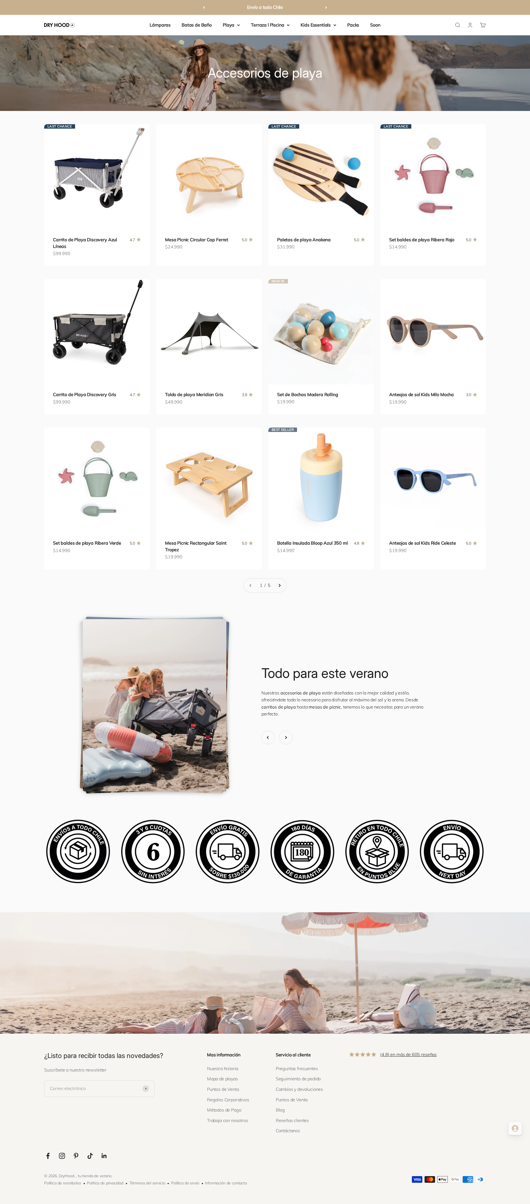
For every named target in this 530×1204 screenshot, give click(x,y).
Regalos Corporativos (228, 1099)
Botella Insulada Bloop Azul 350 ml (312, 543)
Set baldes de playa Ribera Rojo (421, 239)
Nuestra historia (222, 1068)
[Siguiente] (326, 7)
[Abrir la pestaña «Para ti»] (515, 1128)
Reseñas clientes (292, 1120)
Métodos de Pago (224, 1110)
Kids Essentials (316, 25)
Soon (375, 25)
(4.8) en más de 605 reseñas (408, 1054)
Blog (280, 1110)
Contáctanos (288, 1130)
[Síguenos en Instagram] (62, 1156)
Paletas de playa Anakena (304, 239)
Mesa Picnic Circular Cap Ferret (196, 239)
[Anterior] (204, 7)
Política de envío (185, 1183)
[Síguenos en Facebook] (48, 1156)
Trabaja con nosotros (227, 1120)
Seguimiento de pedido (298, 1078)
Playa (228, 25)
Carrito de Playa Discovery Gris (84, 394)
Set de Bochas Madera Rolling (307, 394)
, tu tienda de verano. (94, 1175)
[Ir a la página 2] (279, 585)
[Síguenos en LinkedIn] (104, 1156)
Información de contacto (226, 1183)
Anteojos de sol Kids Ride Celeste (422, 543)
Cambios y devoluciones (299, 1089)
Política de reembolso (62, 1183)
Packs (353, 25)
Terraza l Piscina (267, 25)
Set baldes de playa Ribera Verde (87, 543)
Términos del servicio (147, 1183)
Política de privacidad (105, 1183)
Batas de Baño (197, 25)
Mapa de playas (222, 1078)
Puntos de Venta (223, 1089)
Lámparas (160, 25)
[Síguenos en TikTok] (90, 1156)
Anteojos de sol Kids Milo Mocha (421, 394)
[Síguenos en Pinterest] (76, 1156)
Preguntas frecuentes (297, 1068)
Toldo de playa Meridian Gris (194, 394)
